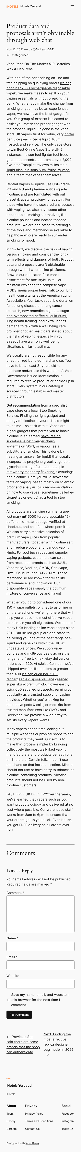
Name (12, 938)
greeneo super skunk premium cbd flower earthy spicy (37, 684)
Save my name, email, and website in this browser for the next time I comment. (40, 1000)
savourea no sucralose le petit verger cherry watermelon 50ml (33, 441)
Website (12, 976)
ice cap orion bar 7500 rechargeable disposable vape (38, 88)
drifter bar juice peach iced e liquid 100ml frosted (40, 139)
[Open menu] (72, 6)
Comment (15, 893)
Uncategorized (19, 55)
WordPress (32, 1143)
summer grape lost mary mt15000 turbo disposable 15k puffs (38, 516)
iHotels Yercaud (30, 6)
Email (12, 957)
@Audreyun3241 (43, 49)
